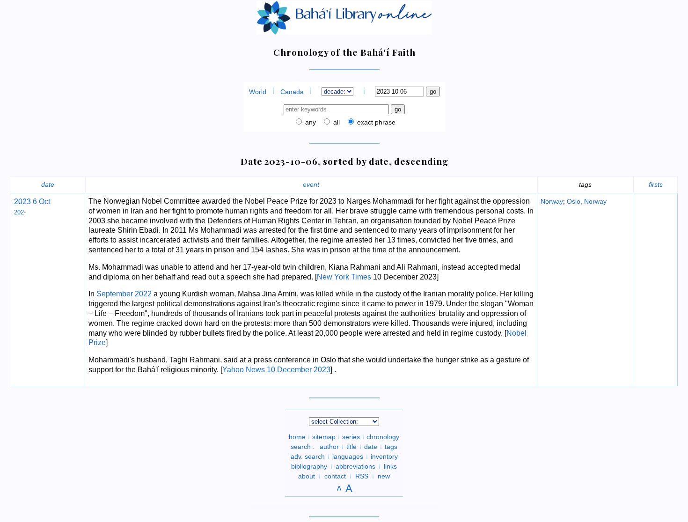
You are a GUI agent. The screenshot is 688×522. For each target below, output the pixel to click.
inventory (384, 456)
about (306, 476)
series (351, 437)
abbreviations (355, 466)
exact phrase (375, 122)
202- (20, 212)
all (335, 122)
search (301, 446)
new (384, 476)
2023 (22, 202)
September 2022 (124, 294)
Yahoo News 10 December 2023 (276, 370)
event (311, 184)
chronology (382, 437)
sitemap (324, 437)
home (297, 437)
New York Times (344, 277)
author (329, 446)
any (309, 122)
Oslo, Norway (587, 201)
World (257, 92)
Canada (292, 92)
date (47, 184)
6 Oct (40, 202)
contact (335, 476)
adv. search (308, 456)
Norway (552, 201)
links (390, 466)
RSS (361, 476)
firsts (656, 184)
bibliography (309, 466)
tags (391, 446)
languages (347, 456)
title (351, 446)
